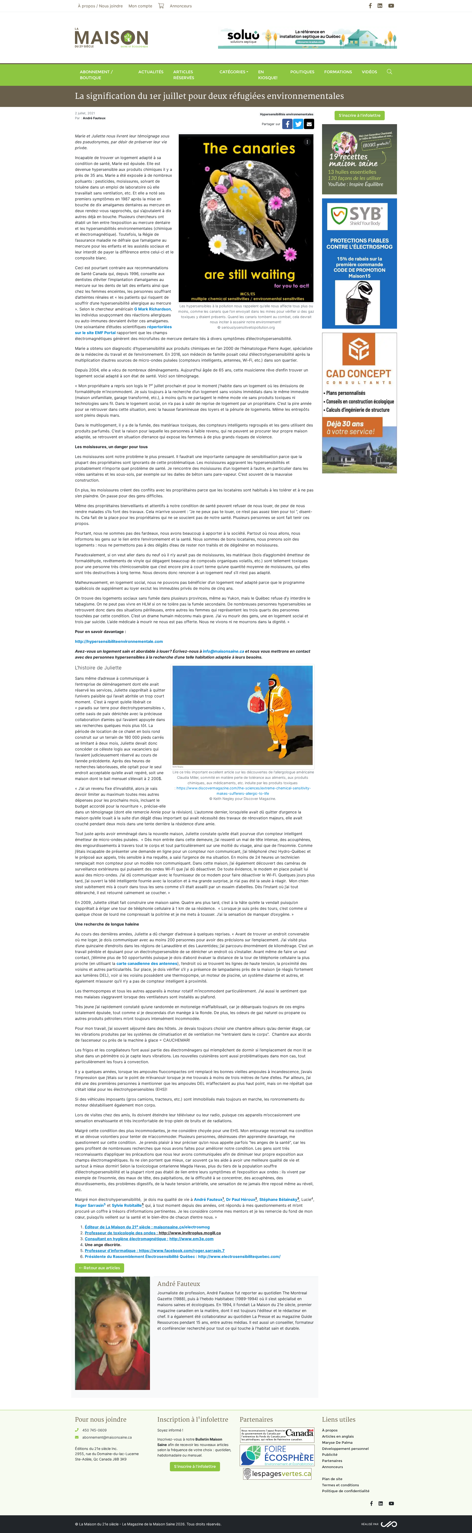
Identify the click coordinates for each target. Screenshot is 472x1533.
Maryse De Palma (337, 1442)
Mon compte (140, 5)
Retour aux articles (101, 1268)
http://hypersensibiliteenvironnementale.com (119, 641)
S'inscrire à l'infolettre (360, 115)
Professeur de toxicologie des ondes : (122, 1232)
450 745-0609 (94, 1430)
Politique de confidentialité (345, 1491)
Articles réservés (183, 75)
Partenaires (332, 1461)
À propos (330, 1430)
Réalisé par (369, 1524)
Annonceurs (332, 1467)
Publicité (330, 1454)
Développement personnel (345, 1448)
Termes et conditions (340, 1485)
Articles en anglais (338, 1436)
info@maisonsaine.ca (223, 651)
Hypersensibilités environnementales (286, 114)
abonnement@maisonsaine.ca (107, 1437)
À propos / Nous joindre (100, 5)
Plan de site (332, 1479)
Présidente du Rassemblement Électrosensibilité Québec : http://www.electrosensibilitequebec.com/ (182, 1256)
